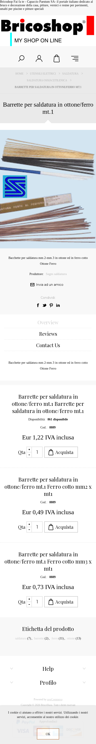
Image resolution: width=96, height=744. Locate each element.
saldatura (20, 638)
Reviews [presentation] (48, 333)
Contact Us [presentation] (48, 345)
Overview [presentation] (48, 322)
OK (48, 734)
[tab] (48, 322)
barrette (39, 638)
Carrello (57, 58)
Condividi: (48, 298)
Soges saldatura (56, 274)
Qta (21, 452)
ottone (71, 638)
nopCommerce (55, 699)
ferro (55, 638)
